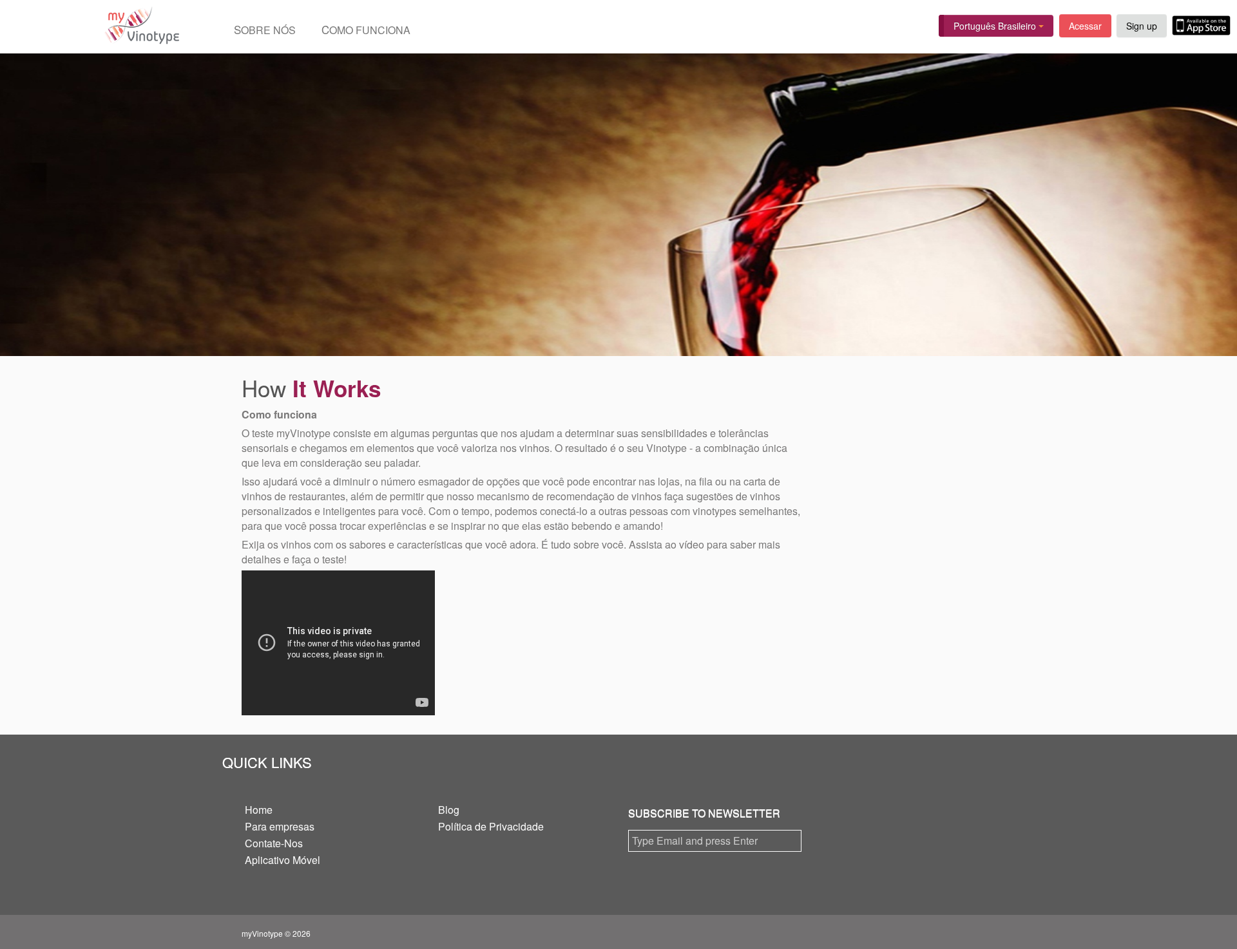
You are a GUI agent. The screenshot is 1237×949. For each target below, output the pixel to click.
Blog (448, 809)
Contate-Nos (274, 843)
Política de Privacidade (491, 826)
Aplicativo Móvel (282, 859)
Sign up (1141, 25)
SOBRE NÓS (265, 29)
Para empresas (279, 826)
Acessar (1085, 25)
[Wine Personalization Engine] (90, 26)
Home (259, 809)
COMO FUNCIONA (365, 29)
